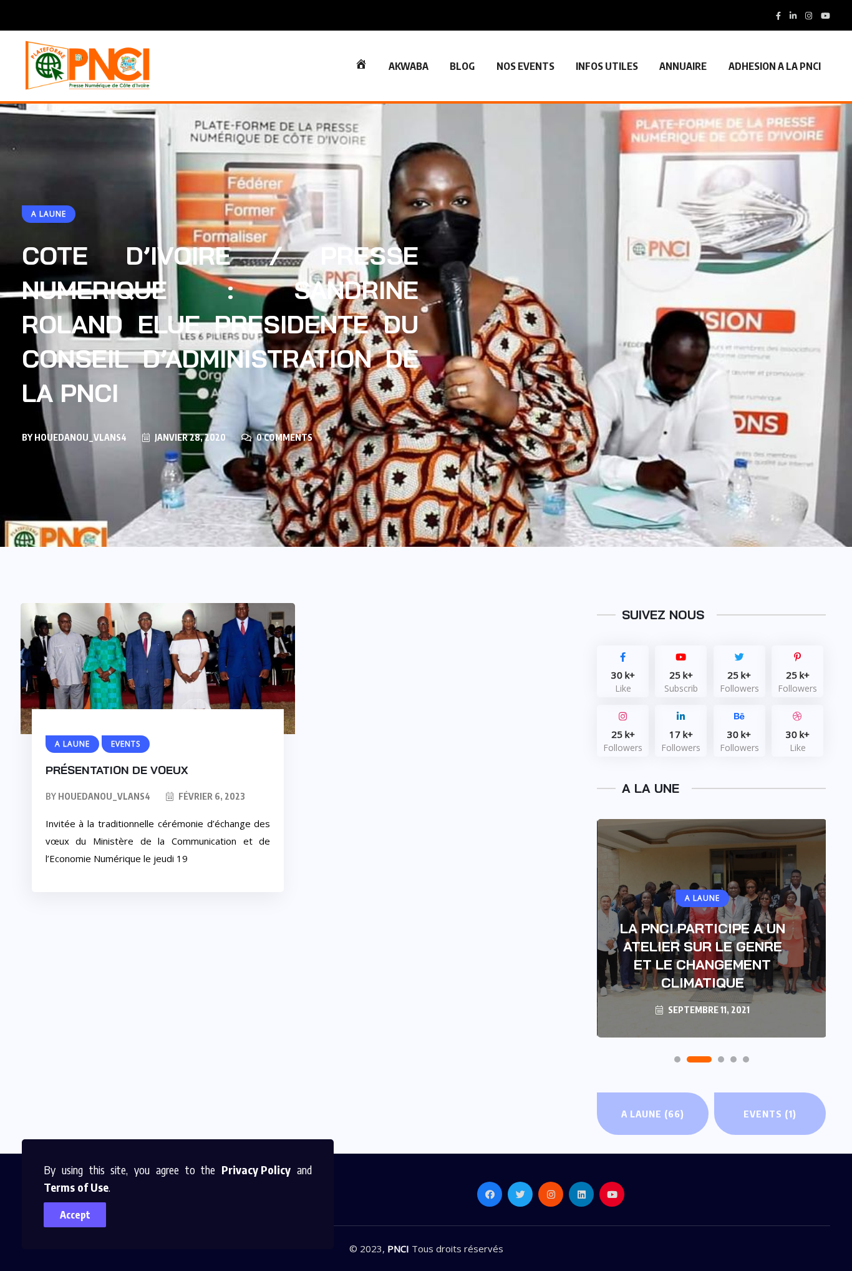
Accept (75, 1215)
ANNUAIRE (683, 66)
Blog (462, 66)
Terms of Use (76, 1187)
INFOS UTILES (607, 66)
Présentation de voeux (117, 770)
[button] (677, 1059)
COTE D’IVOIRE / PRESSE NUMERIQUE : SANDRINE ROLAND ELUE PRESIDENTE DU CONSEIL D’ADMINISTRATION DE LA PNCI (220, 324)
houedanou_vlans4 (80, 437)
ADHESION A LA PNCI (775, 66)
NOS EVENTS (525, 66)
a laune (652, 1113)
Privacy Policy (256, 1169)
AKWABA (408, 66)
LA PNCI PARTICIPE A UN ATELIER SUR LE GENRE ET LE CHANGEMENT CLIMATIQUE (702, 955)
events (769, 1113)
